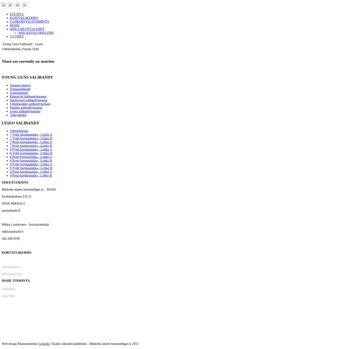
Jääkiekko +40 (11, 336)
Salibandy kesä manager (17, 308)
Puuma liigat (10, 329)
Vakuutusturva (11, 266)
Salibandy (8, 301)
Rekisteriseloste (12, 273)
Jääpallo (7, 322)
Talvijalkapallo (11, 315)
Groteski (44, 343)
